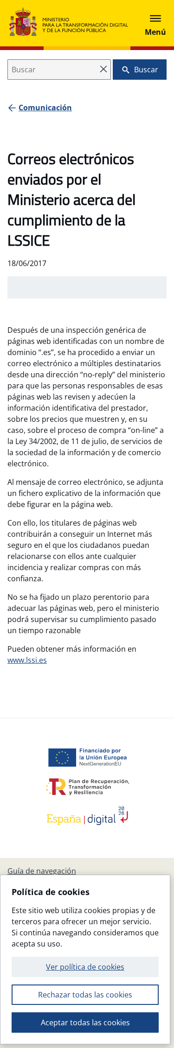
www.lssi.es (27, 660)
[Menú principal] (155, 23)
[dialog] (85, 959)
